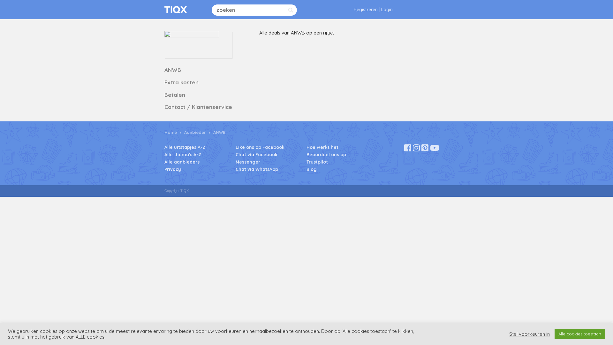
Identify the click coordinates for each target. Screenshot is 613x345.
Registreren (366, 9)
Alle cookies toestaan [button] (579, 333)
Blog (311, 169)
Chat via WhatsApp (257, 169)
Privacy (172, 169)
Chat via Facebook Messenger (256, 158)
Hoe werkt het (322, 147)
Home (170, 132)
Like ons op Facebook (260, 147)
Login (387, 9)
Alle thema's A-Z (182, 154)
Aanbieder (195, 132)
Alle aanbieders (182, 162)
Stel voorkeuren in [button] (529, 334)
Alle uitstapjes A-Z (185, 147)
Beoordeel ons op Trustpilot (326, 158)
